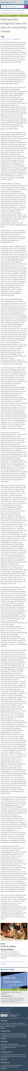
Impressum (4, 1068)
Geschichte (16, 13)
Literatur (22, 13)
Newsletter (3, 1038)
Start (2, 10)
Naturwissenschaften (7, 13)
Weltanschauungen (19, 10)
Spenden (3, 1049)
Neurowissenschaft (6, 39)
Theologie (7, 10)
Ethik (12, 10)
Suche (25, 6)
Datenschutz (4, 1059)
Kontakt (3, 1028)
